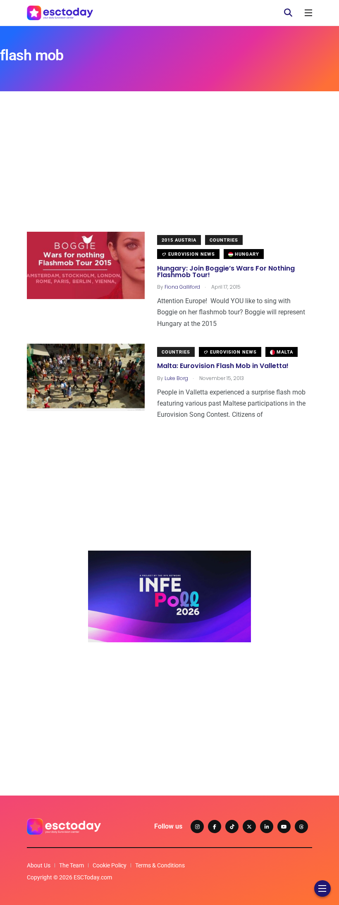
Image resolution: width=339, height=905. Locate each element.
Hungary (246, 254)
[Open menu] (308, 12)
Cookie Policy (110, 865)
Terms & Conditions (160, 865)
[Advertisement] (169, 174)
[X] (249, 826)
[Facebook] (214, 826)
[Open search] (288, 12)
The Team (71, 865)
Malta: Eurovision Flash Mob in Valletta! (223, 366)
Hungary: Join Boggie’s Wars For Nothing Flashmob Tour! (226, 272)
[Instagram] (197, 826)
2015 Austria (179, 240)
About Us (38, 865)
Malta (284, 352)
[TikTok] (232, 826)
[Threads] (301, 826)
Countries (224, 240)
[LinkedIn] (266, 826)
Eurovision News (191, 254)
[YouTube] (284, 826)
